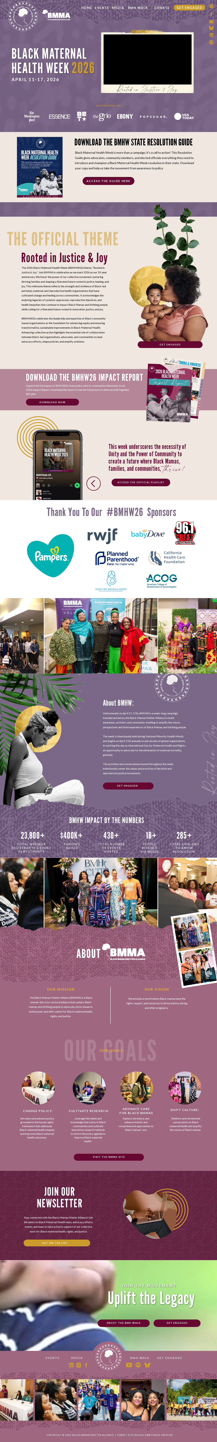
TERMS (121, 1435)
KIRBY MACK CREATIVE (159, 1435)
